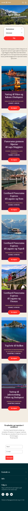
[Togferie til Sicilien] (14, 329)
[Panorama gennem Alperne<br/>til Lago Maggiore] (14, 125)
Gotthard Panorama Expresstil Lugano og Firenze (14, 297)
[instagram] (4, 494)
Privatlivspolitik (14, 438)
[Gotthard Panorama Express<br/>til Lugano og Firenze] (14, 277)
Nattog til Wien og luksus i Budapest (14, 95)
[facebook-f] (8, 494)
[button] (23, 2)
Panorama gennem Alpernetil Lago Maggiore (14, 144)
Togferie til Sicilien (14, 345)
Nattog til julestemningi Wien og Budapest (14, 395)
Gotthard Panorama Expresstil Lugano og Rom (14, 196)
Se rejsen (14, 108)
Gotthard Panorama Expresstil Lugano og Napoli (14, 246)
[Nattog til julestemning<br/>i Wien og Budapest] (14, 375)
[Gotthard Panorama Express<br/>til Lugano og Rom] (14, 177)
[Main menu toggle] (25, 2)
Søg (14, 38)
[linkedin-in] (11, 494)
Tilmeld (9, 458)
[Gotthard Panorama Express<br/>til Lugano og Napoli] (14, 227)
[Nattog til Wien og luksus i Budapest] (14, 78)
